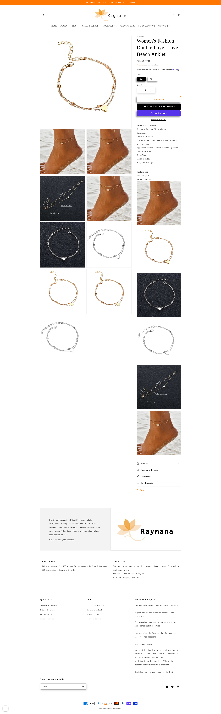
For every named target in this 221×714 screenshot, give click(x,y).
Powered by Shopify (116, 708)
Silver (152, 79)
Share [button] (142, 490)
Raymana (107, 708)
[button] (43, 15)
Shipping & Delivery (48, 605)
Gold (141, 79)
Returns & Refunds (47, 610)
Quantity (140, 85)
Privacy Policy (46, 614)
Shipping (140, 65)
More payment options (158, 119)
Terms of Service (47, 619)
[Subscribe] (83, 687)
